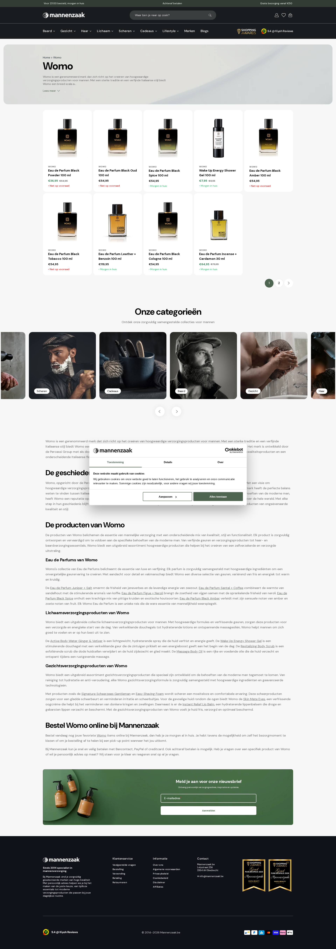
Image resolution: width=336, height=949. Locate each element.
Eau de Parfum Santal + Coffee (221, 588)
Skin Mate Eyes (254, 699)
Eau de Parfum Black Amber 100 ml (265, 173)
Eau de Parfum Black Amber (200, 598)
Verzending (119, 873)
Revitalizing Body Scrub (258, 646)
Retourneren (120, 882)
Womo (101, 735)
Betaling (117, 878)
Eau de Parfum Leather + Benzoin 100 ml (117, 256)
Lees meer (49, 91)
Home (46, 57)
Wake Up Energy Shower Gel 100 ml (217, 172)
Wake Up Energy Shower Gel (241, 641)
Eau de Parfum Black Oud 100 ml (118, 172)
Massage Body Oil (189, 651)
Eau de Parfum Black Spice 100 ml (164, 173)
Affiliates (158, 886)
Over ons (158, 865)
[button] (277, 15)
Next (176, 411)
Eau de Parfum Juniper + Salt (71, 588)
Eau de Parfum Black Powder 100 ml (63, 172)
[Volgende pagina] (288, 283)
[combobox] (173, 15)
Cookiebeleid (160, 878)
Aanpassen (165, 496)
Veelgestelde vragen (124, 865)
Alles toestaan (218, 496)
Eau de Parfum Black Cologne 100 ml (164, 256)
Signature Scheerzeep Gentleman (106, 694)
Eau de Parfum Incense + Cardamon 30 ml (218, 256)
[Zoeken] (211, 15)
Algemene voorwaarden (166, 869)
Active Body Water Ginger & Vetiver (76, 641)
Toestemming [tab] (115, 461)
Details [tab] (168, 461)
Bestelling (118, 869)
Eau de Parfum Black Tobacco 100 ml (63, 256)
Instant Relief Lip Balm (198, 704)
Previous (160, 411)
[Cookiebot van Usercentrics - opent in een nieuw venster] (227, 450)
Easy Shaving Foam (150, 694)
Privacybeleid (160, 873)
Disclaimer (159, 882)
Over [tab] (220, 461)
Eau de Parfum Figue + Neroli (142, 593)
